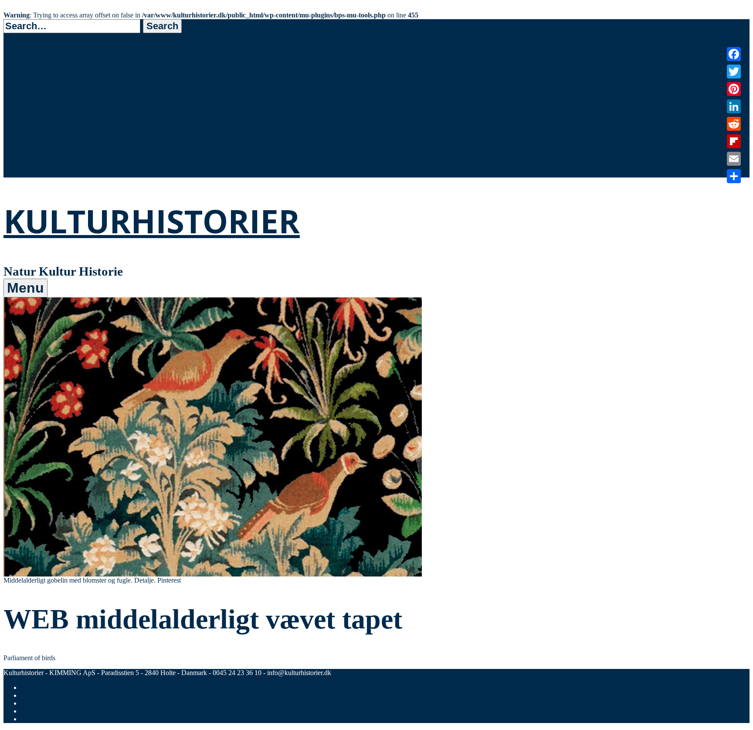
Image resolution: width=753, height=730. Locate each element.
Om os (34, 171)
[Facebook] (734, 54)
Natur (33, 114)
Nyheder (38, 148)
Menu (25, 288)
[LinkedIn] (734, 106)
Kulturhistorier (151, 221)
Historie (37, 137)
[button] (162, 26)
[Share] (734, 176)
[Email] (734, 158)
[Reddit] (734, 124)
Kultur (35, 126)
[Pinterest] (734, 89)
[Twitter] (734, 71)
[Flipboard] (734, 141)
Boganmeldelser (54, 160)
